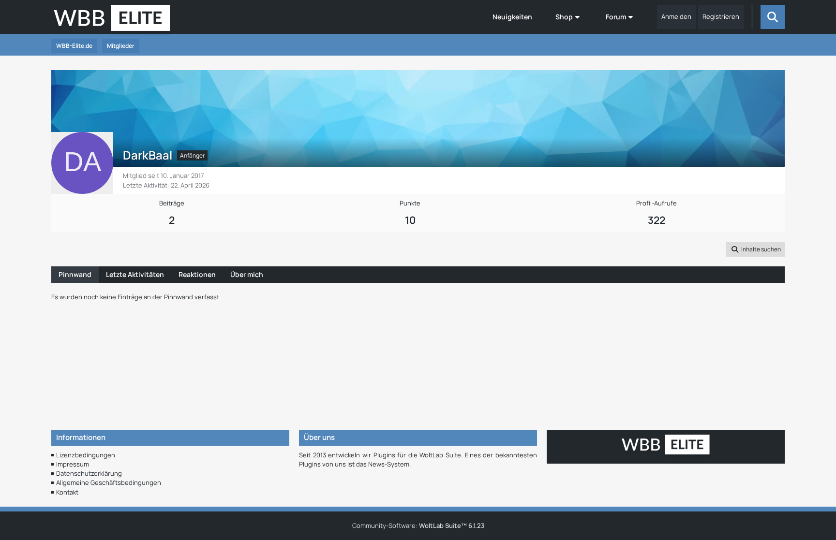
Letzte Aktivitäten (135, 274)
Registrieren (720, 16)
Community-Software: (418, 525)
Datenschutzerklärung (89, 473)
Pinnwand (75, 274)
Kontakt (67, 492)
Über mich (246, 274)
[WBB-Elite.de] (112, 21)
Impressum (72, 464)
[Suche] (773, 17)
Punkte (410, 203)
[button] (755, 249)
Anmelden (676, 16)
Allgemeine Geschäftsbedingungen (108, 482)
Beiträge (171, 203)
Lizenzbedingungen (85, 455)
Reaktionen (197, 274)
